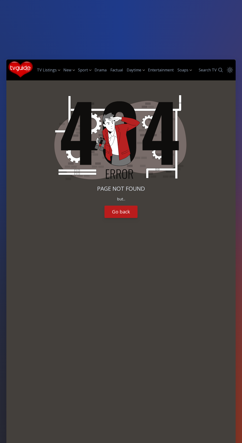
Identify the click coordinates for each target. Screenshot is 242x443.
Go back (121, 211)
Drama (101, 70)
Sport (83, 70)
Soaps (182, 70)
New (67, 70)
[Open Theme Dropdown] (230, 70)
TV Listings (47, 70)
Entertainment (161, 70)
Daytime (134, 70)
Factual (116, 70)
